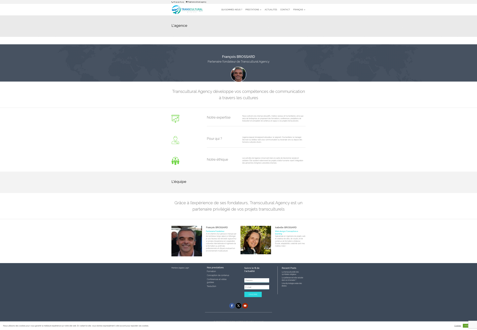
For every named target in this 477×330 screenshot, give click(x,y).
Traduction (211, 286)
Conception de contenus (218, 275)
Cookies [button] (457, 326)
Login (187, 268)
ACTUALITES (271, 10)
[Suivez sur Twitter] (238, 306)
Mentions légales (177, 268)
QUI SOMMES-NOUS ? (231, 10)
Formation (211, 271)
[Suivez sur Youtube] (245, 306)
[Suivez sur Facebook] (232, 306)
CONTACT (285, 10)
